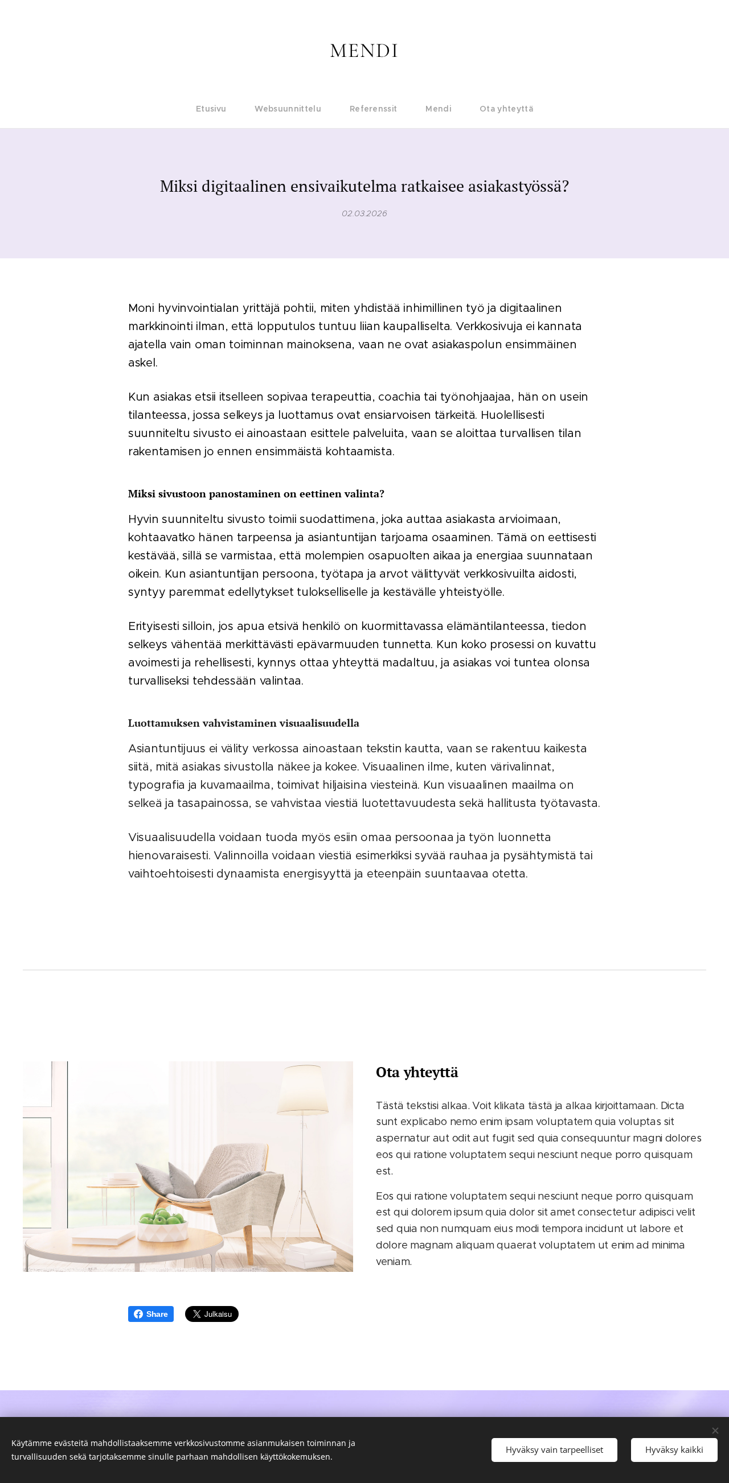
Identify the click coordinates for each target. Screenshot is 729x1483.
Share (157, 1314)
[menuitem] (218, 108)
